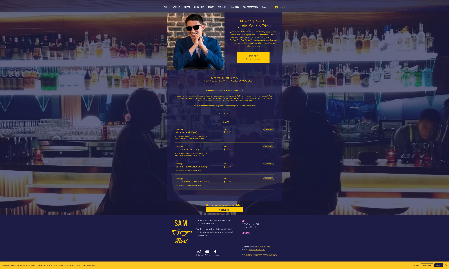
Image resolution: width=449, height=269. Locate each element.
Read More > (224, 114)
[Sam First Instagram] (199, 251)
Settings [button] (416, 265)
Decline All (427, 265)
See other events (253, 59)
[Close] (446, 265)
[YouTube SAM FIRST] (207, 251)
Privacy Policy (92, 265)
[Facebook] (215, 251)
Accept (438, 265)
